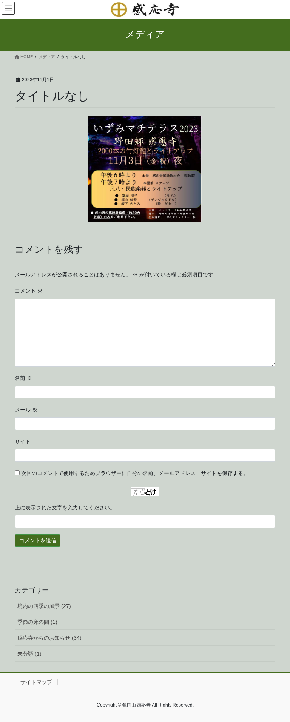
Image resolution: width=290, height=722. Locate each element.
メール (26, 410)
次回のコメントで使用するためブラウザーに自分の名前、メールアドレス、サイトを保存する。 (134, 473)
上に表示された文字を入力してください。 (65, 507)
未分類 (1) (29, 654)
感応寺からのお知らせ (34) (49, 638)
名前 (23, 378)
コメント (29, 291)
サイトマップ (36, 682)
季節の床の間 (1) (37, 622)
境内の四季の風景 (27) (44, 606)
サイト (23, 441)
